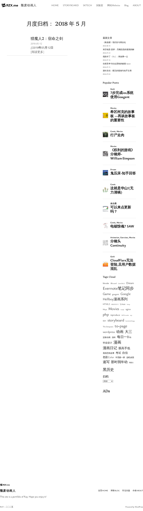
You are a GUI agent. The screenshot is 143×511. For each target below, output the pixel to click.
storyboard (116, 320)
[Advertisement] (119, 436)
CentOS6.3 (121, 283)
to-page (121, 325)
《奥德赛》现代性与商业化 (114, 42)
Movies (113, 308)
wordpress (109, 332)
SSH (104, 320)
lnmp (128, 304)
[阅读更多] (37, 52)
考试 (118, 352)
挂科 (114, 337)
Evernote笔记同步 (118, 288)
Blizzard (114, 283)
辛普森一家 (120, 357)
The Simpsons (108, 326)
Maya (105, 309)
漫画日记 (110, 347)
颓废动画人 (28, 5)
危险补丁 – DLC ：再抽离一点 (115, 56)
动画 (119, 331)
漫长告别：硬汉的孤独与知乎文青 (117, 70)
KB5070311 (115, 304)
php (106, 314)
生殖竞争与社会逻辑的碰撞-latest (117, 63)
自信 (125, 353)
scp (131, 315)
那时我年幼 (119, 361)
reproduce (115, 314)
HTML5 (106, 304)
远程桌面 (130, 357)
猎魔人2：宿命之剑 (47, 38)
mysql (122, 309)
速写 (106, 361)
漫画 (117, 342)
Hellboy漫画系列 (115, 299)
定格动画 (106, 337)
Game (107, 294)
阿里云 (131, 363)
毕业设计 (107, 342)
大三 (128, 331)
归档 (106, 376)
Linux (122, 304)
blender (106, 283)
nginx (128, 309)
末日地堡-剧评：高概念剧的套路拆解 (118, 49)
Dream (130, 283)
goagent (115, 294)
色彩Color (108, 357)
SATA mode (125, 315)
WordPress (139, 506)
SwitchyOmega (130, 321)
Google (126, 293)
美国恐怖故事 (108, 353)
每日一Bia (124, 336)
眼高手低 (124, 348)
